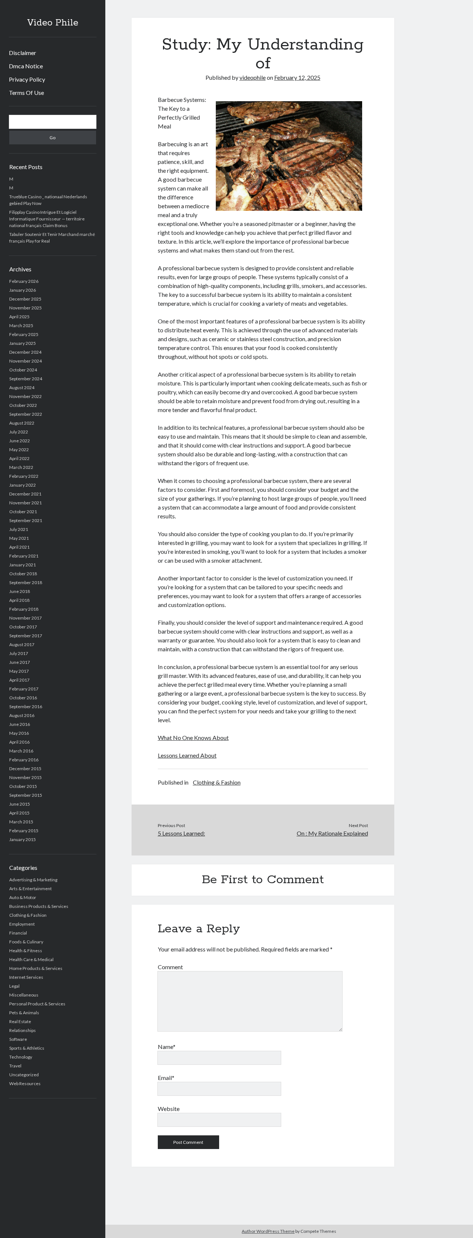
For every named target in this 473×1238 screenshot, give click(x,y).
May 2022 (19, 449)
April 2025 (19, 316)
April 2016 (19, 742)
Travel (15, 1066)
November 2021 (25, 502)
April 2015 (19, 813)
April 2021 (19, 547)
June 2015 (19, 804)
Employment (22, 924)
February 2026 (23, 281)
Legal (14, 986)
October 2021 (23, 511)
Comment (170, 966)
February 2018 (23, 609)
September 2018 (25, 582)
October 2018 (23, 573)
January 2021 (22, 564)
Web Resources (25, 1083)
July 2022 (18, 432)
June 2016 (19, 724)
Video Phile (52, 23)
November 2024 (25, 361)
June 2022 (19, 440)
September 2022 (25, 414)
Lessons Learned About (187, 755)
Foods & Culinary (26, 941)
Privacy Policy (27, 79)
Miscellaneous (23, 995)
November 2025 (25, 308)
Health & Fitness (25, 950)
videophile (252, 77)
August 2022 (21, 423)
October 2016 (23, 697)
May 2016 (19, 733)
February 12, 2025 (297, 77)
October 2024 (23, 370)
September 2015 (25, 795)
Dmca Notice (26, 65)
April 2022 (19, 458)
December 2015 (25, 768)
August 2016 (21, 715)
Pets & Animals (24, 1012)
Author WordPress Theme (268, 1231)
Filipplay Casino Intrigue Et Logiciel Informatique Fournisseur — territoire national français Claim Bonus (47, 218)
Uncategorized (24, 1074)
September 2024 (25, 378)
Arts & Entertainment (30, 888)
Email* (166, 1077)
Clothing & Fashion (28, 915)
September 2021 (25, 520)
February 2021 (23, 556)
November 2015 (25, 777)
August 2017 (21, 644)
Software (18, 1039)
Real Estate (20, 1021)
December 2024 (25, 352)
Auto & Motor (22, 897)
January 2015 (22, 839)
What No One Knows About (193, 737)
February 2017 (23, 689)
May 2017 (19, 671)
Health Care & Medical (31, 959)
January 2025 (22, 343)
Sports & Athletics (26, 1048)
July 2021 (18, 529)
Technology (20, 1057)
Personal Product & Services (37, 1003)
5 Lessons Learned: (181, 833)
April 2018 (19, 600)
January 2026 (22, 290)
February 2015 (23, 830)
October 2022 (23, 405)
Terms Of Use (26, 92)
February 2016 (23, 759)
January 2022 (22, 485)
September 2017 (25, 635)
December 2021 (25, 494)
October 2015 (23, 786)
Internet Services (26, 977)
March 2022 (21, 467)
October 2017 (23, 627)
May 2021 (19, 538)
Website (169, 1108)
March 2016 (21, 751)
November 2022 (25, 396)
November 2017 (25, 618)
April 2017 (19, 680)
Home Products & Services (35, 968)
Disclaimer (22, 52)
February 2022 (23, 476)
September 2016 (25, 706)
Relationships (22, 1030)
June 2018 (19, 591)
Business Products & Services (38, 906)
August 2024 (21, 387)
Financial (18, 933)
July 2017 (18, 653)
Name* (167, 1046)
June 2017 (19, 662)
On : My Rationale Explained (332, 833)
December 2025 (25, 299)
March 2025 (21, 325)
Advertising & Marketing (33, 879)
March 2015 (21, 821)
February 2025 (23, 334)
